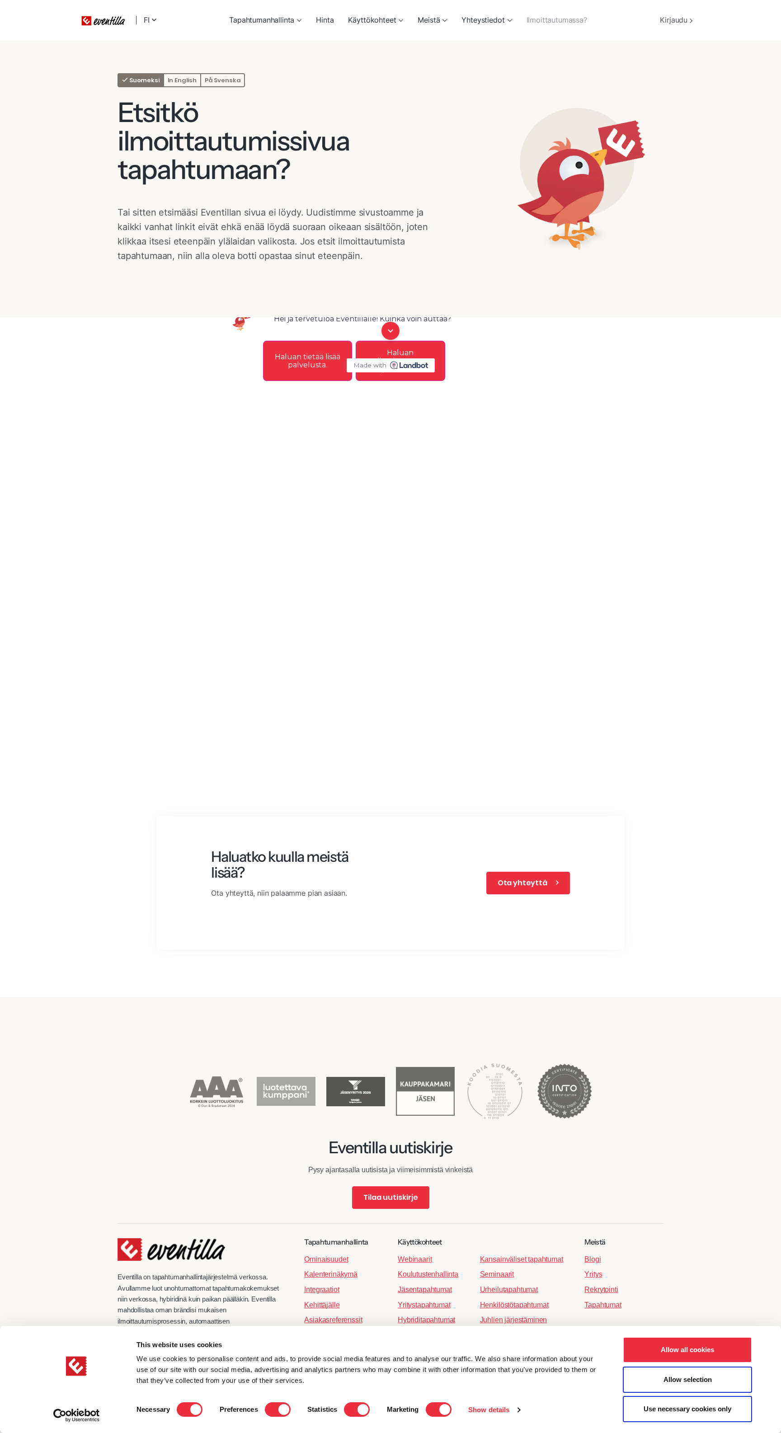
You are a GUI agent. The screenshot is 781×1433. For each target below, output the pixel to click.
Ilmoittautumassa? (557, 19)
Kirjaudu (675, 19)
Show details (488, 1410)
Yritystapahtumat (424, 1305)
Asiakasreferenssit (333, 1320)
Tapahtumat (602, 1305)
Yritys (593, 1274)
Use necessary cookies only (687, 1409)
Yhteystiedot (482, 19)
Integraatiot (321, 1289)
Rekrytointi (601, 1289)
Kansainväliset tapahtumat (521, 1259)
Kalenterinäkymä (331, 1274)
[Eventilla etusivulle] (171, 1254)
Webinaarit (415, 1259)
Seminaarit (497, 1274)
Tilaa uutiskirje (390, 1197)
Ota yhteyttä (523, 883)
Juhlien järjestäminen (513, 1320)
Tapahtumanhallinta (261, 19)
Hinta (325, 19)
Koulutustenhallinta (428, 1274)
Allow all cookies (687, 1349)
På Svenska (222, 80)
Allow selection (687, 1379)
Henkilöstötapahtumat (514, 1305)
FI (148, 20)
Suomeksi (144, 80)
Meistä (429, 19)
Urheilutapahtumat (509, 1289)
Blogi (592, 1259)
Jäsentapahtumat (425, 1289)
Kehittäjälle (321, 1305)
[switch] (278, 1409)
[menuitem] (265, 20)
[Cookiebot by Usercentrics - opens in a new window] (76, 1415)
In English (182, 80)
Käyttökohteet (372, 19)
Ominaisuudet (326, 1259)
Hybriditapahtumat (426, 1320)
